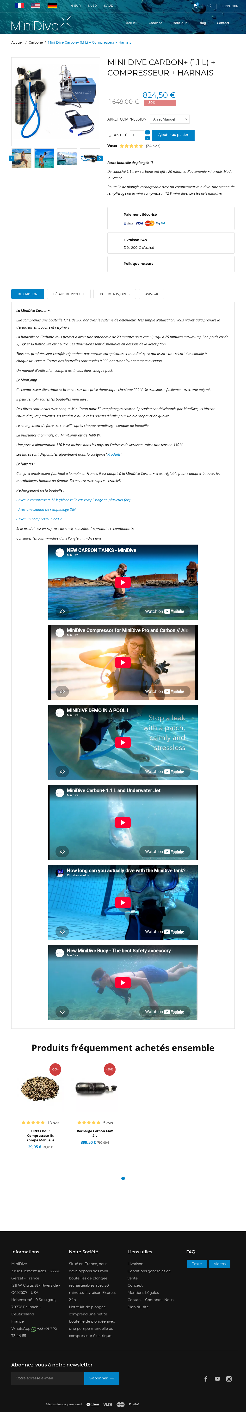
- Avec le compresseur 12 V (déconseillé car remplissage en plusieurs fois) (73, 499)
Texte (197, 1264)
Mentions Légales (143, 1293)
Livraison (135, 1264)
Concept (155, 23)
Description (27, 294)
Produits (114, 454)
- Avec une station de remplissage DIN (46, 509)
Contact (223, 23)
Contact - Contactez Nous (150, 1300)
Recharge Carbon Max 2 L (95, 1133)
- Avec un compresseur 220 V (39, 519)
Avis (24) (151, 294)
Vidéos (220, 1264)
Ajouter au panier (173, 135)
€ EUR (76, 5)
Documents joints (114, 294)
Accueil (132, 23)
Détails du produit (68, 294)
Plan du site (138, 1307)
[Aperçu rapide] (42, 1153)
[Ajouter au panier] (30, 1153)
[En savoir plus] (52, 1153)
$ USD (92, 5)
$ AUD (108, 5)
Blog (202, 23)
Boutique (180, 23)
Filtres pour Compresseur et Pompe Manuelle (40, 1135)
